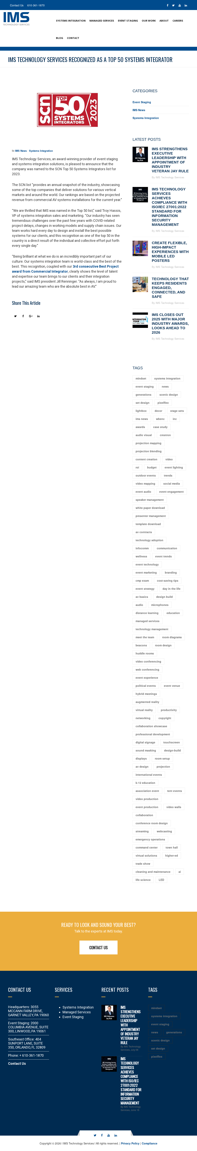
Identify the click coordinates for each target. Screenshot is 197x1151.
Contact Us (98, 947)
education (173, 613)
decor (158, 411)
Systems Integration (71, 20)
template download (148, 524)
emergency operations (150, 839)
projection (163, 766)
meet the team (145, 637)
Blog (59, 38)
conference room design (152, 823)
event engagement (171, 491)
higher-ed (171, 855)
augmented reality (147, 702)
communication (167, 548)
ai (180, 872)
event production (147, 807)
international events (149, 775)
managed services (147, 621)
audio (139, 605)
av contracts (144, 532)
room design (163, 645)
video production (147, 799)
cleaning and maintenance (153, 872)
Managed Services (101, 20)
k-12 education (145, 783)
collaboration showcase (151, 726)
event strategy (145, 589)
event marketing (146, 572)
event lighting (174, 467)
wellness (141, 556)
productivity (169, 710)
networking (143, 718)
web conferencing (147, 669)
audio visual (144, 435)
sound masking (146, 750)
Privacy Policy (130, 1143)
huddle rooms (145, 653)
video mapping (145, 483)
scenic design (168, 394)
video (169, 459)
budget (152, 467)
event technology (147, 564)
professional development (153, 734)
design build (164, 597)
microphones (160, 605)
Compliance (149, 1143)
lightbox (141, 411)
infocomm (142, 548)
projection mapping (148, 443)
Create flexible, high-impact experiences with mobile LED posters (170, 252)
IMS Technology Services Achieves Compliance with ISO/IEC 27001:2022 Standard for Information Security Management (169, 207)
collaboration (144, 815)
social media (171, 483)
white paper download (150, 508)
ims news (142, 419)
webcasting (164, 831)
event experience (147, 677)
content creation (146, 459)
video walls (173, 807)
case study (160, 427)
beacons (141, 645)
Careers (178, 20)
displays (141, 758)
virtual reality (144, 710)
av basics (142, 597)
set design (142, 403)
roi (137, 467)
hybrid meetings (146, 694)
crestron (165, 435)
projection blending (149, 451)
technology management (152, 629)
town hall (172, 847)
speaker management (150, 500)
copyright (165, 718)
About (164, 20)
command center (147, 847)
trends (168, 475)
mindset (141, 378)
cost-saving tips (167, 580)
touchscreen (171, 742)
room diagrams (172, 637)
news (165, 386)
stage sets (177, 411)
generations (143, 394)
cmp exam (142, 580)
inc (175, 419)
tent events (174, 791)
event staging (145, 386)
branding (171, 572)
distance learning (147, 613)
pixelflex (163, 403)
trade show (143, 863)
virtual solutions (146, 855)
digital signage (145, 742)
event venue (172, 686)
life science (143, 880)
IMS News (21, 150)
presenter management (151, 516)
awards (140, 427)
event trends (163, 556)
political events (146, 686)
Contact (73, 38)
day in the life (171, 589)
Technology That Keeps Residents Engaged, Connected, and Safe (170, 288)
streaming (142, 831)
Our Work (149, 20)
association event (147, 791)
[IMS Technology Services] (16, 18)
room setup (162, 758)
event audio (143, 491)
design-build (172, 750)
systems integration (167, 378)
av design (142, 766)
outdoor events (146, 475)
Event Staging (128, 20)
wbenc (160, 419)
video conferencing (148, 661)
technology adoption (149, 540)
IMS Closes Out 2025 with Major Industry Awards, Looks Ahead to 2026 (170, 323)
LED (161, 880)
